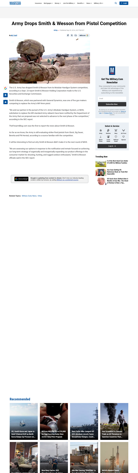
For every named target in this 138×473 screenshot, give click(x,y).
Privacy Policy (108, 113)
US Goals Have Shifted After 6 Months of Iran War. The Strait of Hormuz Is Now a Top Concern (117, 181)
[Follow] (5, 95)
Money (57, 3)
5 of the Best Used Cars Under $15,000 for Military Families (117, 162)
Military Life (98, 3)
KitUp (56, 30)
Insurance (38, 3)
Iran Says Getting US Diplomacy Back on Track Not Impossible (117, 172)
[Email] (75, 35)
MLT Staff (14, 35)
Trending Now (101, 157)
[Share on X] (72, 35)
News (88, 3)
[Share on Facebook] (68, 35)
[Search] (115, 3)
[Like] (5, 102)
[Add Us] (5, 88)
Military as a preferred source (67, 180)
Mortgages (47, 3)
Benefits (80, 3)
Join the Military (68, 3)
